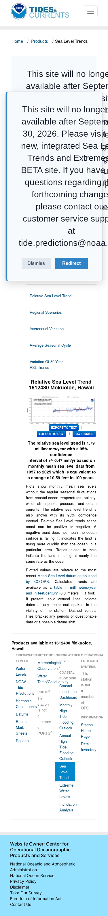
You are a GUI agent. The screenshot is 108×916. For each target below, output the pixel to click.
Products (39, 41)
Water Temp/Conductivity (45, 678)
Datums (22, 714)
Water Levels (21, 671)
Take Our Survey (26, 892)
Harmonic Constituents (23, 703)
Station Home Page (87, 730)
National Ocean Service (32, 875)
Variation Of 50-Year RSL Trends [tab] (46, 364)
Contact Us (20, 904)
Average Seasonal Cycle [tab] (50, 345)
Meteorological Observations (45, 665)
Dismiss (36, 263)
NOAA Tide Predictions (23, 687)
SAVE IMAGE (84, 434)
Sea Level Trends (65, 771)
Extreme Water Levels (66, 790)
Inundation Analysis (67, 807)
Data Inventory (88, 746)
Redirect (71, 263)
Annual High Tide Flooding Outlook (66, 747)
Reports (22, 740)
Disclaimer (19, 887)
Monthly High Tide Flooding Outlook (66, 716)
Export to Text (64, 427)
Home (17, 41)
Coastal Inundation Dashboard (67, 691)
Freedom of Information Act (36, 898)
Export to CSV (51, 434)
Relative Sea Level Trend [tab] (50, 295)
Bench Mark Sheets (22, 727)
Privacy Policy (23, 881)
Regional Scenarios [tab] (46, 312)
